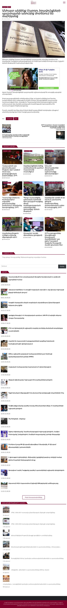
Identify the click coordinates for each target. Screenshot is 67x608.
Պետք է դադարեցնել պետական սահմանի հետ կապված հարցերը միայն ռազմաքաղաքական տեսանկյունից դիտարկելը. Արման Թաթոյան (33, 204)
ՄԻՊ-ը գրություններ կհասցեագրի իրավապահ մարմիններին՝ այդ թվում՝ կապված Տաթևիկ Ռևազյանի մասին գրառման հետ (54, 239)
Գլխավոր (5, 182)
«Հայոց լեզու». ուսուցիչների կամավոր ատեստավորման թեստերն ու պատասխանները (31, 584)
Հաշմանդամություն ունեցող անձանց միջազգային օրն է (10, 235)
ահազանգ (9, 118)
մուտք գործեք (15, 257)
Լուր (10, 182)
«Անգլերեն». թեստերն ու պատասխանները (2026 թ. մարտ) (30, 570)
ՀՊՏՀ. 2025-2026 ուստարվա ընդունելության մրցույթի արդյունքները (33, 524)
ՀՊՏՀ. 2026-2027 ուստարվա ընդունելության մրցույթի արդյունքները (33, 512)
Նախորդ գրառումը (7, 137)
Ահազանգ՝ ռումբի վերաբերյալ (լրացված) (32, 234)
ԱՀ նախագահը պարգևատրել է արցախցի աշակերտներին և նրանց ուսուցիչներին (15, 135)
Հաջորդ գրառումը (60, 129)
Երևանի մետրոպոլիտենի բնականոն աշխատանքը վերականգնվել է (52, 170)
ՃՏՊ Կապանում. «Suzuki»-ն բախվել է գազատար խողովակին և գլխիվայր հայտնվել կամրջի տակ (53, 126)
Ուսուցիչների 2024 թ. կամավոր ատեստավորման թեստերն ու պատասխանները (37, 558)
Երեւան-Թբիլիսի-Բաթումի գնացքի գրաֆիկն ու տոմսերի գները (31, 535)
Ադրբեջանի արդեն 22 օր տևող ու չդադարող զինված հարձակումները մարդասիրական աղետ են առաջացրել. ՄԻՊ (55, 202)
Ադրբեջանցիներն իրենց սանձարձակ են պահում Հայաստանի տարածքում (33, 169)
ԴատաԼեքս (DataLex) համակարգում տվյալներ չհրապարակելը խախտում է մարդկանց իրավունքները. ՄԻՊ (12, 202)
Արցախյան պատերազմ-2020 (52, 182)
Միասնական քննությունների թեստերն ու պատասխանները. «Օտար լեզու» (35, 547)
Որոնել (62, 266)
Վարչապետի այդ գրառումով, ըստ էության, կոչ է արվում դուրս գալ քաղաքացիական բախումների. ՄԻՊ (11, 170)
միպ (16, 118)
